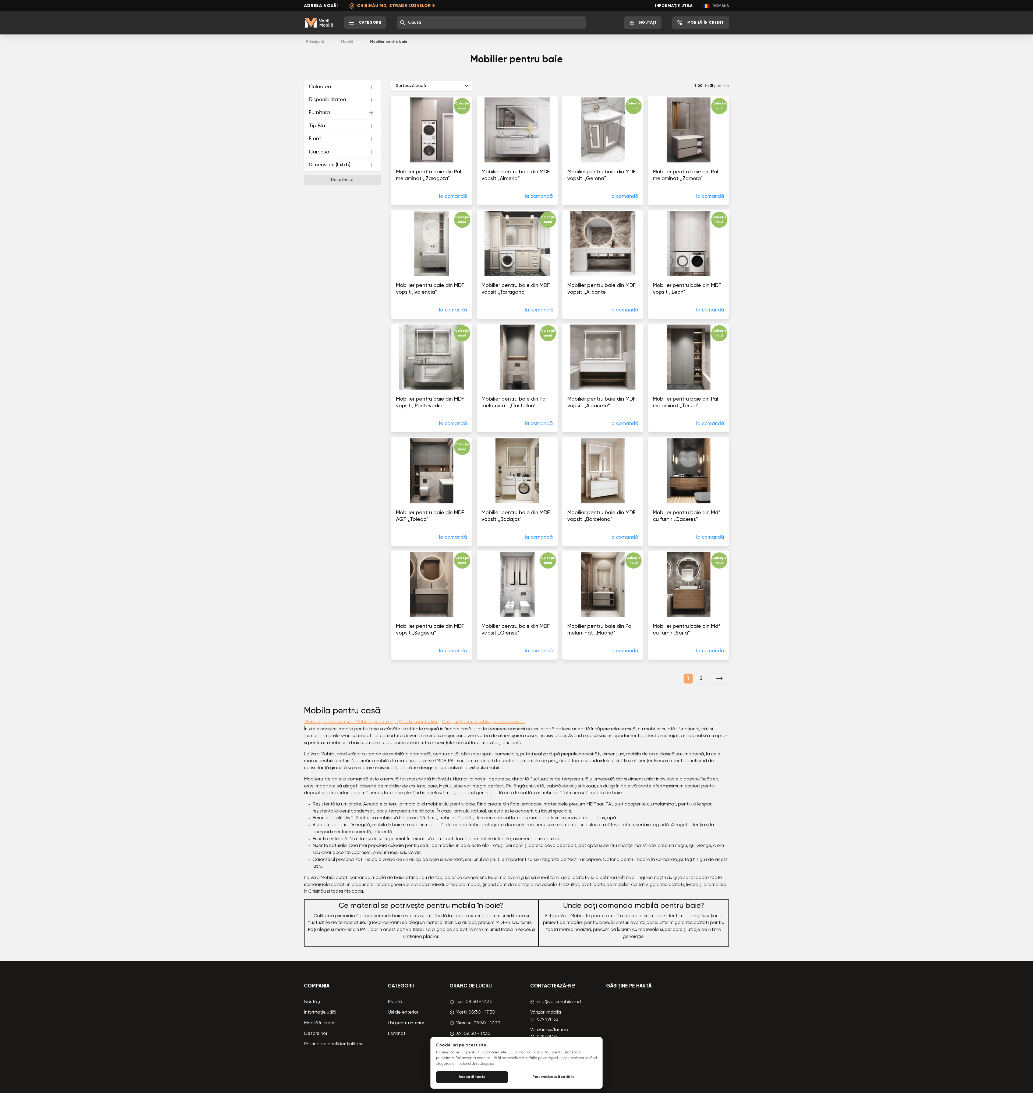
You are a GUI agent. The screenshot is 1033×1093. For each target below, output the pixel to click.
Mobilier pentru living (420, 722)
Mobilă (347, 42)
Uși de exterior (403, 1012)
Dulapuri (450, 722)
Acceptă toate (472, 1077)
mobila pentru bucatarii (500, 722)
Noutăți (312, 1002)
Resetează (342, 180)
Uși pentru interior (406, 1023)
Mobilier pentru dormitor (329, 722)
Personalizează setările (554, 1077)
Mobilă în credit (320, 1023)
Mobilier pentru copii (376, 722)
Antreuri (468, 722)
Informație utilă (674, 6)
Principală (315, 42)
